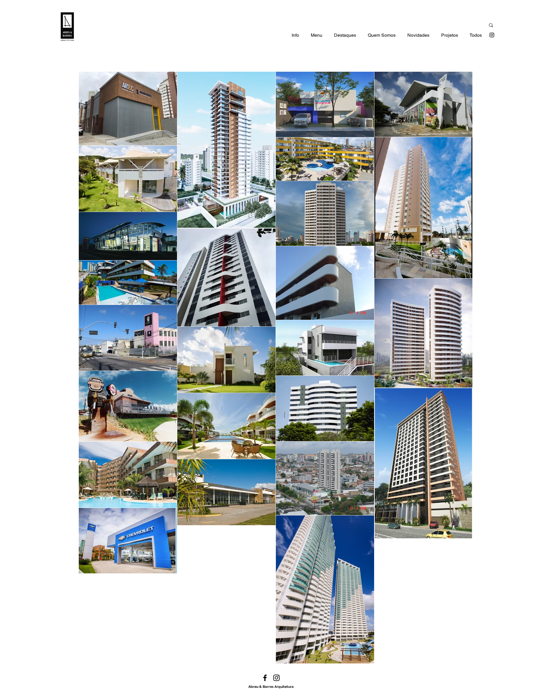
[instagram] (492, 35)
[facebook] (265, 677)
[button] (295, 37)
